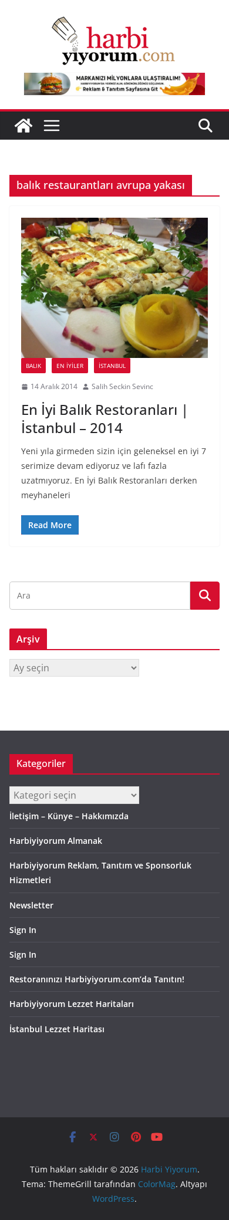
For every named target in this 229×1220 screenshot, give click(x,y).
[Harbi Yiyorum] (23, 125)
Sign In (22, 929)
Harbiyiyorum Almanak (55, 840)
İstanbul (112, 365)
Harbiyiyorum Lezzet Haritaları (71, 1003)
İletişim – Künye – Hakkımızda (69, 816)
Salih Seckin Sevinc (122, 386)
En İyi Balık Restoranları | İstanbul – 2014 (104, 418)
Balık (33, 365)
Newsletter (31, 905)
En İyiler (69, 365)
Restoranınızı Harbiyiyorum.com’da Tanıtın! (96, 979)
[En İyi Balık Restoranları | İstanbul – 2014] (114, 288)
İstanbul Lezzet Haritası (57, 1029)
